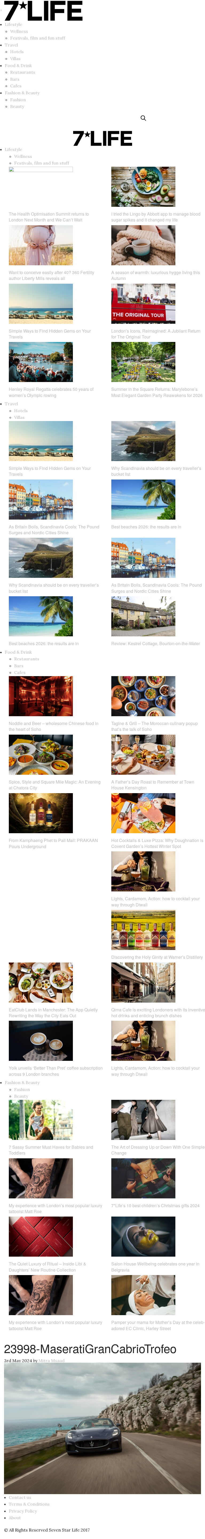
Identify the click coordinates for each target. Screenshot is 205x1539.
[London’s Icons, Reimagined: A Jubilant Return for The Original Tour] (143, 303)
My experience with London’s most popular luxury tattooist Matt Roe (55, 1208)
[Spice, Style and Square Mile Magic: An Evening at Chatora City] (41, 754)
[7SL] (34, 122)
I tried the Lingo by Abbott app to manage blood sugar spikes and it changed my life (155, 217)
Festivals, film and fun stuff (37, 38)
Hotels (17, 51)
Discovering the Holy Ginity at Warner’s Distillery (157, 957)
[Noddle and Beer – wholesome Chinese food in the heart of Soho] (41, 695)
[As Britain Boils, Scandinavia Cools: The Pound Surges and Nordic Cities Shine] (41, 499)
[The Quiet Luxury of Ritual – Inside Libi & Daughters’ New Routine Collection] (41, 1236)
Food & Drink (18, 65)
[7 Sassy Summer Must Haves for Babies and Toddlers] (41, 1119)
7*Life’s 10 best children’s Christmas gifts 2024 (155, 1205)
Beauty (17, 106)
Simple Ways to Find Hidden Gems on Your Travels (50, 334)
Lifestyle (13, 24)
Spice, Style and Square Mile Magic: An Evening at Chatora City (55, 785)
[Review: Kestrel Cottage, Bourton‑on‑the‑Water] (143, 615)
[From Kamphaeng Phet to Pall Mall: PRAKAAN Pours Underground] (41, 812)
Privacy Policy (23, 1511)
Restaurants (22, 72)
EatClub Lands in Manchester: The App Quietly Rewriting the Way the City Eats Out (53, 1013)
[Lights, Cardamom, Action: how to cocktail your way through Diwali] (143, 871)
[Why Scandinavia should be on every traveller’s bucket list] (143, 440)
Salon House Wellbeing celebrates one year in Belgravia (155, 1267)
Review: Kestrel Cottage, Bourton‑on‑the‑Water (155, 643)
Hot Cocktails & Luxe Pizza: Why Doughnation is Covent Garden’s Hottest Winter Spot (157, 843)
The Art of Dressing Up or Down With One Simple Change (158, 1150)
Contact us (20, 1497)
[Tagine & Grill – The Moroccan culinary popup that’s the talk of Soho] (143, 695)
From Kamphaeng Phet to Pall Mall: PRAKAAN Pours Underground (53, 843)
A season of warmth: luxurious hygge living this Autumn (155, 275)
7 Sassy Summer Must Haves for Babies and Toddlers (51, 1150)
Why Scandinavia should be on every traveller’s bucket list (156, 471)
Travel (11, 45)
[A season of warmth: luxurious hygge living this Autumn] (143, 244)
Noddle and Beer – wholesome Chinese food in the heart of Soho (53, 726)
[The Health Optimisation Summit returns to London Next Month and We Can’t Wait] (41, 186)
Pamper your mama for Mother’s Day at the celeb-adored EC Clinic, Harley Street (158, 1325)
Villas (15, 58)
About (15, 1517)
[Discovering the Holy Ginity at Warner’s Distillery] (143, 929)
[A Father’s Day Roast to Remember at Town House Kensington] (143, 754)
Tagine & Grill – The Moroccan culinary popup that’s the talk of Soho (154, 726)
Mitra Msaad (51, 1360)
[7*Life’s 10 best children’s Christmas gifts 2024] (143, 1177)
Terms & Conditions (29, 1504)
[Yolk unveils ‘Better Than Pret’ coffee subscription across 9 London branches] (41, 1040)
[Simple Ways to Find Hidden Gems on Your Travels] (41, 303)
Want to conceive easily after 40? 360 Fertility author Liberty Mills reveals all (51, 275)
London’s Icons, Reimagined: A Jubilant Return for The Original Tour (155, 334)
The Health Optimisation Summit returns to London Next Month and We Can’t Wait (49, 217)
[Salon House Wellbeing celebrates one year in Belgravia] (143, 1236)
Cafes (16, 85)
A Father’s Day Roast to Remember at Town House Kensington (152, 785)
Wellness (19, 31)
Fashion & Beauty (22, 92)
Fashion (18, 99)
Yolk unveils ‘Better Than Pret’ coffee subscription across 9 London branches (56, 1071)
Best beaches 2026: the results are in (146, 527)
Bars (14, 79)
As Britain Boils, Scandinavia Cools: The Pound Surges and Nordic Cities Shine (54, 530)
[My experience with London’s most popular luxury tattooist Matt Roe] (41, 1177)
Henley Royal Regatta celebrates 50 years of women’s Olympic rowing (51, 392)
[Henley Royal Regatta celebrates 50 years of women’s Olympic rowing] (41, 361)
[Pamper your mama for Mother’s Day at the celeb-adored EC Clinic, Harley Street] (143, 1294)
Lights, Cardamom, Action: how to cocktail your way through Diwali (155, 901)
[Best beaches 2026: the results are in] (143, 499)
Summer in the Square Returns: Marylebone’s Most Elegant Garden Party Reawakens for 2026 (157, 392)
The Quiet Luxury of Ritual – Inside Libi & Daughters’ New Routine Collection (47, 1267)
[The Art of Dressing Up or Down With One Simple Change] (143, 1119)
